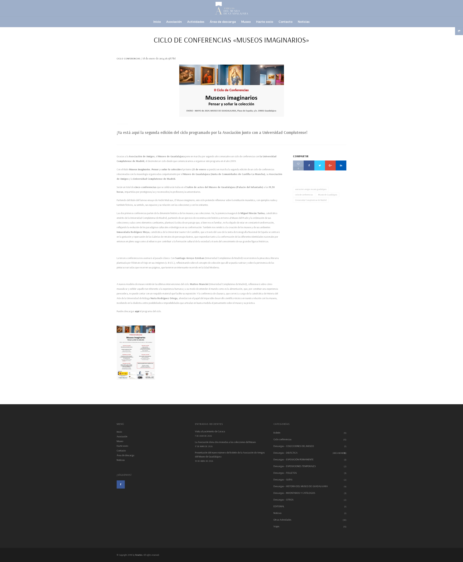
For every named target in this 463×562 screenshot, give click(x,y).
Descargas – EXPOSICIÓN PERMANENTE (293, 459)
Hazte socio (122, 445)
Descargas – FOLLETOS (285, 472)
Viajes (276, 526)
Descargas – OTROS (283, 499)
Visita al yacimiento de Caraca (210, 431)
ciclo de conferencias (304, 194)
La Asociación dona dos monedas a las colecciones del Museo (225, 442)
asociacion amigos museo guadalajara (310, 189)
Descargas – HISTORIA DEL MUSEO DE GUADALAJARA (300, 486)
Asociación (122, 436)
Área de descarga (125, 455)
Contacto (121, 450)
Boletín (276, 432)
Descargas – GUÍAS (282, 479)
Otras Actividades (282, 519)
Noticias (121, 460)
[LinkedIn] (341, 165)
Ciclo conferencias (129, 58)
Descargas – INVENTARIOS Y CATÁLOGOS (294, 493)
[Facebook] (309, 165)
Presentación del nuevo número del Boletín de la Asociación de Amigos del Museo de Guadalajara (230, 454)
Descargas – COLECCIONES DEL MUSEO (293, 446)
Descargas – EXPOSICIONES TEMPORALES (294, 466)
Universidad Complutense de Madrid (311, 200)
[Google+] (330, 165)
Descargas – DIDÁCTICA (309, 452)
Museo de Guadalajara (327, 194)
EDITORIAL (278, 506)
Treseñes (138, 554)
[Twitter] (319, 165)
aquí (137, 311)
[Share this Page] (459, 31)
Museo (120, 441)
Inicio (119, 431)
